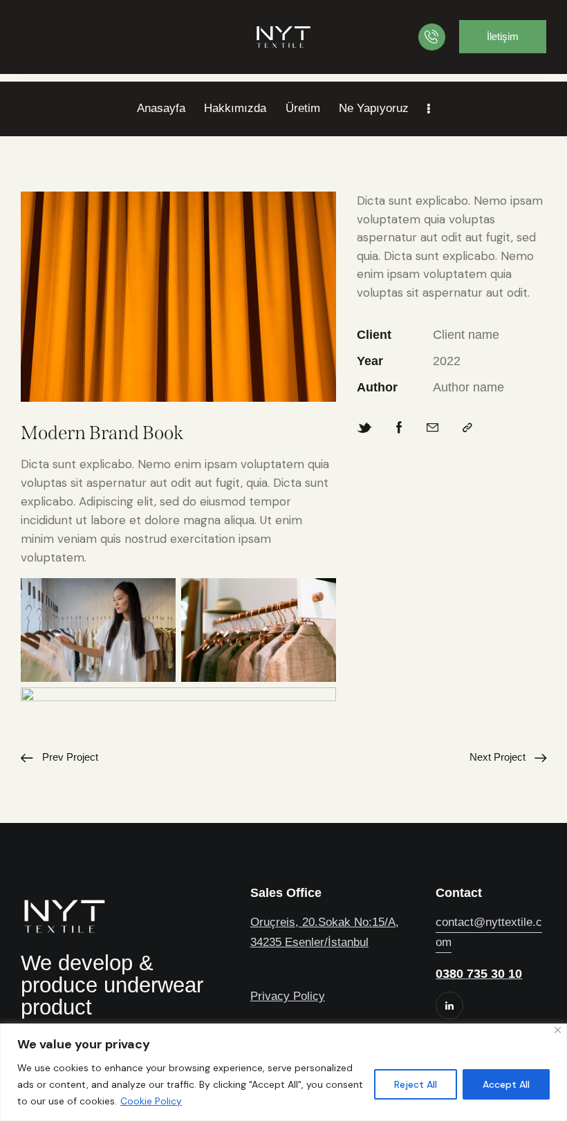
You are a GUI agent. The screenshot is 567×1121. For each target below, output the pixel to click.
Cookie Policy (151, 1101)
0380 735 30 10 (479, 974)
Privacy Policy (287, 996)
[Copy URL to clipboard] (467, 428)
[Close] (558, 1030)
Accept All (506, 1084)
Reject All (415, 1084)
